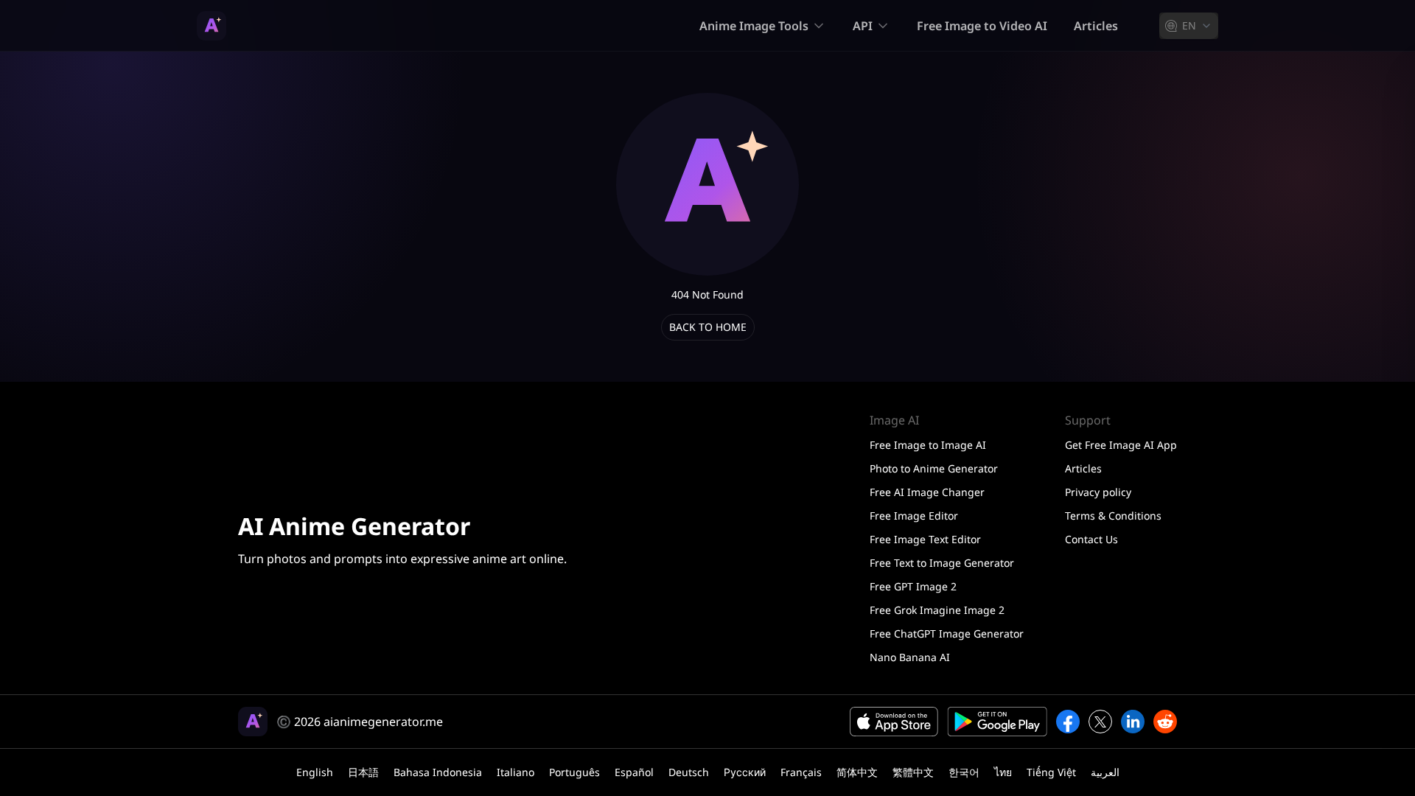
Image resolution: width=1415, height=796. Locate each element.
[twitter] (1100, 721)
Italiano (515, 772)
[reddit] (1165, 721)
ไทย (1003, 772)
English (314, 772)
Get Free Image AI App (1121, 445)
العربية (1105, 772)
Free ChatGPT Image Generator (947, 633)
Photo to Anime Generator (934, 468)
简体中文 (857, 772)
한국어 (963, 772)
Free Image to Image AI (928, 445)
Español (634, 772)
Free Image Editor (914, 516)
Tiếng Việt (1051, 772)
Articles (1096, 26)
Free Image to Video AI (982, 26)
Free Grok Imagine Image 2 (937, 610)
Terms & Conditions (1113, 516)
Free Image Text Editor (925, 539)
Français (801, 772)
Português (574, 772)
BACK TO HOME (708, 327)
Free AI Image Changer (927, 492)
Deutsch (688, 772)
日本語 (363, 772)
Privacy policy (1098, 492)
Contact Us (1091, 539)
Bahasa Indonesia (438, 772)
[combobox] (1188, 26)
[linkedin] (1133, 721)
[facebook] (1068, 721)
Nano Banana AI (910, 657)
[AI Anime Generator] (211, 26)
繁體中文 (913, 772)
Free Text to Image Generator (942, 563)
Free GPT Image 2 (913, 586)
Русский (745, 772)
